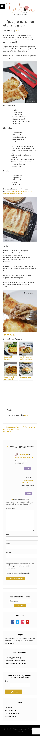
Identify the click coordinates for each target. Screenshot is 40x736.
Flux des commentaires (12, 713)
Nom (8, 535)
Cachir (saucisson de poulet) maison (16, 664)
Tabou (17, 31)
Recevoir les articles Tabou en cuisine (19, 573)
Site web (8, 552)
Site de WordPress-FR (11, 716)
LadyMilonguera (24, 454)
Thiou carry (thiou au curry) (13, 658)
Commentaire (10, 508)
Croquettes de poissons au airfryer (15, 661)
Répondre (27, 469)
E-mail (8, 544)
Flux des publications (11, 710)
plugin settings (10, 643)
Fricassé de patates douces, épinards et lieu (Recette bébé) (11, 429)
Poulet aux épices (29, 427)
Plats (26, 415)
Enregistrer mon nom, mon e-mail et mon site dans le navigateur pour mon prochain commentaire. (20, 566)
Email (8, 681)
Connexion (8, 708)
